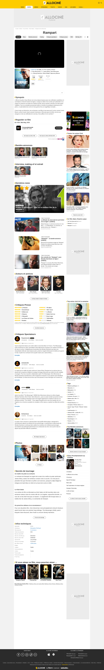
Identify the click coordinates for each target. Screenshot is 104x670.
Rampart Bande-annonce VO (22, 157)
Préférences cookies (48, 662)
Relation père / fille (73, 398)
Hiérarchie (71, 388)
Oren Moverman (36, 71)
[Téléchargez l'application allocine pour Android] (54, 654)
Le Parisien (25, 307)
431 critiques (30, 415)
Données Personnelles (58, 662)
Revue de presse (45, 323)
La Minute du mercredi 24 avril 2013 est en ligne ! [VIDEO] (52, 220)
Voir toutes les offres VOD (29, 135)
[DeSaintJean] (17, 414)
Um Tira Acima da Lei (74, 221)
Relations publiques (73, 385)
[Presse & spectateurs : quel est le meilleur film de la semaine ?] (39, 199)
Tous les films (25, 28)
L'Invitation (69, 471)
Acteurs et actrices (24, 274)
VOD (66, 7)
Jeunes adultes (73, 423)
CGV (32, 662)
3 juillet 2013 (34, 69)
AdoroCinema (81, 655)
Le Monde (49, 312)
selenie (23, 387)
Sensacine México (75, 657)
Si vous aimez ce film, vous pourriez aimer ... (36, 562)
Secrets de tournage (24, 471)
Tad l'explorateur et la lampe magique (75, 485)
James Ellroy (46, 71)
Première (24, 320)
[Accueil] (52, 3)
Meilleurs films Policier (50, 583)
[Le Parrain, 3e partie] (45, 571)
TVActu (53, 7)
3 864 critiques (32, 364)
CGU (29, 662)
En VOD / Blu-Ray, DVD (22, 122)
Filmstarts (69, 653)
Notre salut (69, 482)
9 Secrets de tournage (39, 517)
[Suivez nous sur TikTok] (31, 654)
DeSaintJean (25, 414)
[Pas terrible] (42, 316)
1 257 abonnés (24, 364)
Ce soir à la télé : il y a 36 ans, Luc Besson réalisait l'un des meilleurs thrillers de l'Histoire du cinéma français (77, 188)
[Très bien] (18, 309)
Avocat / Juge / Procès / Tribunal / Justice (77, 407)
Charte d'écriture (76, 662)
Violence (71, 400)
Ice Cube (58, 291)
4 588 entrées (33, 543)
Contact (4, 662)
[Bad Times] (58, 571)
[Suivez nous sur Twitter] (23, 654)
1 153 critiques (31, 340)
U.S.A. (31, 526)
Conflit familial (72, 410)
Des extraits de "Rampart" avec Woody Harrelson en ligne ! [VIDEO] (51, 258)
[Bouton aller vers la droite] (88, 37)
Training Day (33, 580)
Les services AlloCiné (85, 662)
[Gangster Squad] (20, 571)
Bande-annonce (78, 465)
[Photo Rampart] (23, 453)
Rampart (72, 223)
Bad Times (58, 580)
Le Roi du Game (70, 491)
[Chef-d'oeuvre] (18, 307)
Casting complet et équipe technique (39, 298)
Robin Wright (46, 73)
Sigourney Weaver (55, 73)
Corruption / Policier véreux (75, 404)
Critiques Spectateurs (25, 334)
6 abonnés (23, 415)
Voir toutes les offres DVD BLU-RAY (47, 135)
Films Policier (31, 28)
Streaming (44, 7)
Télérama (49, 320)
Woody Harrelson (37, 73)
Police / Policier (73, 414)
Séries (36, 7)
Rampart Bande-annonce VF (39, 157)
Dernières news (22, 183)
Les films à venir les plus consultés (77, 498)
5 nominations (33, 530)
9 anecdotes (33, 541)
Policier (53, 69)
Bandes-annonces (23, 145)
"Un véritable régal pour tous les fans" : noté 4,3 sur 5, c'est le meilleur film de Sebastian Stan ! (77, 169)
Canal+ (81, 7)
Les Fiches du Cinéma (27, 318)
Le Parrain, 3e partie (46, 580)
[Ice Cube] (58, 283)
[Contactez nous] (35, 654)
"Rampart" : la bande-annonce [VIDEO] (51, 239)
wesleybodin (25, 363)
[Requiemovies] (17, 338)
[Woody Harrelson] (20, 283)
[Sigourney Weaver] (45, 283)
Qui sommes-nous (11, 662)
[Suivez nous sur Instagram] (27, 654)
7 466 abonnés (24, 389)
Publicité (24, 662)
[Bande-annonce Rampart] (22, 79)
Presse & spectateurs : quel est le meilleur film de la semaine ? (36, 208)
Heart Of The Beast (70, 480)
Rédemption (72, 390)
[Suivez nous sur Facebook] (19, 654)
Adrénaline (72, 416)
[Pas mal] (42, 311)
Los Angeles (71, 394)
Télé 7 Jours (50, 309)
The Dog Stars (78, 459)
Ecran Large (50, 316)
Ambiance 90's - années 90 (75, 412)
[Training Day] (33, 571)
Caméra (71, 392)
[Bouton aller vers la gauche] (85, 37)
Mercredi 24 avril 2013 (20, 176)
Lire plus (17, 355)
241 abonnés (24, 340)
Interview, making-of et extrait (29, 164)
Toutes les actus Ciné (78, 215)
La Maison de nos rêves (72, 474)
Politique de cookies (38, 662)
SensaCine (81, 653)
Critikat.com (25, 312)
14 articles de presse (39, 328)
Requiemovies (25, 338)
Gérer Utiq (93, 662)
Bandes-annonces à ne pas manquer (78, 451)
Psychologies (72, 418)
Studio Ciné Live (51, 314)
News (22, 7)
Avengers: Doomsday (71, 488)
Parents (71, 421)
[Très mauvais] (42, 320)
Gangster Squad (20, 580)
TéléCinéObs (50, 318)
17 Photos (39, 464)
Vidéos (60, 7)
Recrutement (19, 662)
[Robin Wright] (33, 283)
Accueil (16, 28)
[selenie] (17, 388)
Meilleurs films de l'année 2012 (36, 583)
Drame (49, 69)
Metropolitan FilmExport (35, 528)
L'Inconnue (69, 477)
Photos (18, 443)
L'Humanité (25, 316)
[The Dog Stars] (70, 464)
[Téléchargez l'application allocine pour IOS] (49, 654)
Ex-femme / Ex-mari (73, 396)
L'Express (24, 314)
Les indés (73, 7)
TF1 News (49, 307)
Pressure (68, 493)
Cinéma (29, 7)
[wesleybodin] (17, 363)
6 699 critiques (32, 389)
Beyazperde (69, 655)
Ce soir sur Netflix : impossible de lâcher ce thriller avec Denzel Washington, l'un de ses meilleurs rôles (76, 318)
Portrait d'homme (73, 402)
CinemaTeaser (25, 309)
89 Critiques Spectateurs (39, 436)
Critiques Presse (23, 305)
